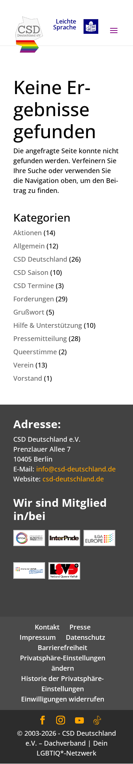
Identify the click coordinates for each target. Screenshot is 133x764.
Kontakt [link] (47, 627)
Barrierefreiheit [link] (62, 647)
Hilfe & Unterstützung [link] (47, 325)
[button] (114, 35)
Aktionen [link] (27, 232)
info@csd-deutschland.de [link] (76, 469)
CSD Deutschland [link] (40, 259)
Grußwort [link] (28, 312)
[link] (29, 33)
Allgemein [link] (29, 245)
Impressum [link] (38, 637)
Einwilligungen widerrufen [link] (62, 699)
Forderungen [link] (33, 298)
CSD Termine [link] (33, 285)
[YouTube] (79, 720)
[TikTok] (97, 720)
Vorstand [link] (27, 378)
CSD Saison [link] (30, 272)
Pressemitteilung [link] (40, 338)
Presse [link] (80, 627)
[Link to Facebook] (42, 720)
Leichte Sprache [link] (64, 24)
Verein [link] (23, 365)
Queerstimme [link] (35, 351)
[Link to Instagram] (60, 720)
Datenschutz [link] (85, 637)
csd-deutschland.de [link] (73, 478)
